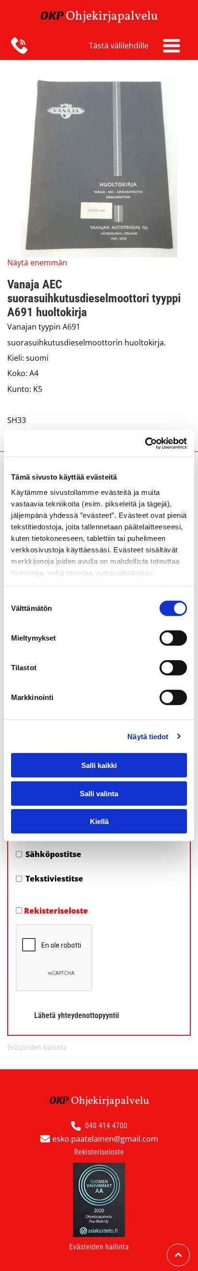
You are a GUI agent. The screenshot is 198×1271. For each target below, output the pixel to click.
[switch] (173, 638)
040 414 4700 (106, 1125)
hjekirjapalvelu (116, 16)
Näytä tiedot (147, 736)
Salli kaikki (99, 765)
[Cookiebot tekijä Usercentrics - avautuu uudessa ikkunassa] (145, 443)
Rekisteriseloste (56, 910)
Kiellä (99, 821)
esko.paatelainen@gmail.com (105, 1139)
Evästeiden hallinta (37, 1047)
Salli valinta (99, 793)
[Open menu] (171, 45)
